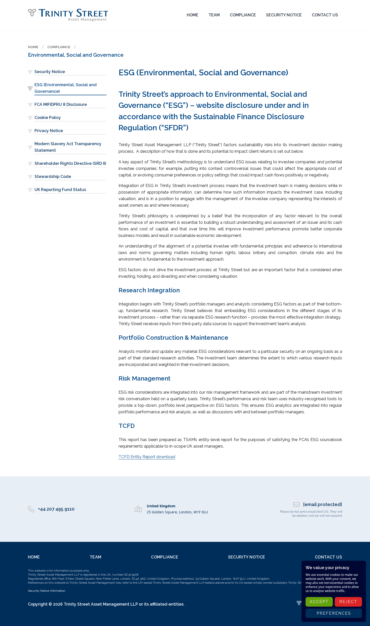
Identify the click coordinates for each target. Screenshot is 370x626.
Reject (348, 601)
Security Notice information (46, 590)
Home (34, 557)
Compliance (164, 557)
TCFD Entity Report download (147, 456)
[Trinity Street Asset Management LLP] (68, 15)
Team (95, 557)
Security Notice (246, 557)
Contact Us (328, 557)
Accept (319, 601)
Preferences (334, 613)
